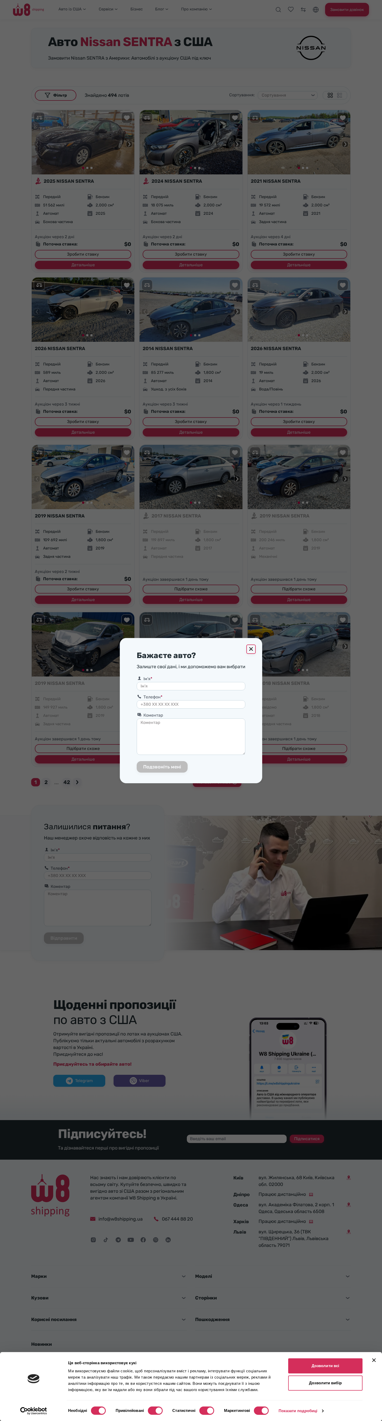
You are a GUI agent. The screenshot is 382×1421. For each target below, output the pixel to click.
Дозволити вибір (325, 1383)
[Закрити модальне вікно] (251, 649)
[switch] (155, 1410)
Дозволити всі (325, 1365)
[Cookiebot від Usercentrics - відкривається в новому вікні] (33, 1411)
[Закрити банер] (374, 1360)
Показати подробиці (298, 1411)
